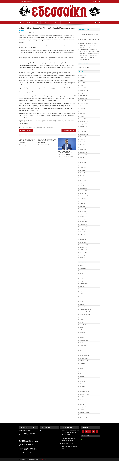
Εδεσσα (81, 327)
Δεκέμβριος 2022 (83, 188)
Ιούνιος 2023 (82, 172)
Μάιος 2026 (82, 82)
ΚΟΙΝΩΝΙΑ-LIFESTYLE (84, 360)
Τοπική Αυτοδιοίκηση (84, 407)
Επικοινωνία (64, 22)
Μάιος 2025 (82, 113)
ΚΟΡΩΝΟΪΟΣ (82, 363)
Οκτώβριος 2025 (83, 100)
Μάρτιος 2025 (83, 118)
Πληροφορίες (72, 22)
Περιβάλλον (82, 386)
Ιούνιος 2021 (82, 234)
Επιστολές (82, 337)
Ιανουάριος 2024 (83, 154)
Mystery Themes (43, 459)
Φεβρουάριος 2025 (84, 121)
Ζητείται (81, 347)
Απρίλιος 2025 (83, 116)
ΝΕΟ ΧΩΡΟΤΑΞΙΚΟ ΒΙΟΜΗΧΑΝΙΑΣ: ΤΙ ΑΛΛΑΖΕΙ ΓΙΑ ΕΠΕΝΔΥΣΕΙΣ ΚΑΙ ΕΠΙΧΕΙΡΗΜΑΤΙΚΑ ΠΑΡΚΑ (89, 40)
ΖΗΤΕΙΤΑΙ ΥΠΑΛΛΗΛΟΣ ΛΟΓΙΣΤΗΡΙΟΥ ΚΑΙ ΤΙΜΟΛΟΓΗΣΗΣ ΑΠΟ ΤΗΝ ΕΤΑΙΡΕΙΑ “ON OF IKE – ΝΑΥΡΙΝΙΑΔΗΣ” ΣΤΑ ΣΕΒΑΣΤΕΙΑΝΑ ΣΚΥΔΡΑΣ (90, 51)
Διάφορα (81, 319)
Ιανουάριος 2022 (83, 216)
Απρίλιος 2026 (83, 85)
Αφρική (81, 301)
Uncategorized (83, 268)
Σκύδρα (81, 399)
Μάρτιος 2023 (83, 180)
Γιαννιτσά (82, 304)
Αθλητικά (82, 276)
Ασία (81, 296)
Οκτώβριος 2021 (83, 224)
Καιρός (81, 350)
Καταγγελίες (82, 353)
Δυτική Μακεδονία (84, 324)
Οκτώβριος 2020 (83, 255)
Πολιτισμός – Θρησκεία (85, 391)
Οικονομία (82, 376)
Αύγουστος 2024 (83, 136)
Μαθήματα (82, 368)
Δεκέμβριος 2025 (83, 95)
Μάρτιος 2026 (83, 87)
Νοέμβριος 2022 (83, 190)
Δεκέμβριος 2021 (83, 219)
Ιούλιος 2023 (82, 170)
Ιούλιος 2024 (82, 139)
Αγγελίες (50, 22)
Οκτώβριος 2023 (83, 162)
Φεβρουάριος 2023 (84, 183)
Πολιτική (22, 30)
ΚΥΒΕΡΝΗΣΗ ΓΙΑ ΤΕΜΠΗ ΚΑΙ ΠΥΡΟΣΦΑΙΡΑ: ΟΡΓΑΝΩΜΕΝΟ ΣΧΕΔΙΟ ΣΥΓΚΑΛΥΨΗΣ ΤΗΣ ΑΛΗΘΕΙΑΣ (66, 153)
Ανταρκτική (82, 286)
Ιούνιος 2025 (82, 111)
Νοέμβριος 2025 (83, 98)
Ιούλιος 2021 (82, 231)
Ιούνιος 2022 (82, 203)
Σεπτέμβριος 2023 (84, 165)
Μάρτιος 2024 (83, 149)
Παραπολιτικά (83, 381)
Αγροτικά (82, 273)
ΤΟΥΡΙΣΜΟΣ (82, 409)
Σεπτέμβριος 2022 (84, 195)
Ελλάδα (36, 22)
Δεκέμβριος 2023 (83, 157)
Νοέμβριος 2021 (83, 221)
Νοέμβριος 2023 (83, 160)
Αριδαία (81, 293)
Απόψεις (81, 288)
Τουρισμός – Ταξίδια (84, 412)
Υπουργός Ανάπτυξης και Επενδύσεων (44, 127)
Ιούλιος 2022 (82, 201)
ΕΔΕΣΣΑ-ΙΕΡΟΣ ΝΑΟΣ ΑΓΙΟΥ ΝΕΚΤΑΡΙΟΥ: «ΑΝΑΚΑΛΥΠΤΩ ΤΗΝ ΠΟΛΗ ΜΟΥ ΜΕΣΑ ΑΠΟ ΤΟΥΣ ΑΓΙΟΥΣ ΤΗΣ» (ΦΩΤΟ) (89, 45)
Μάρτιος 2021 (83, 242)
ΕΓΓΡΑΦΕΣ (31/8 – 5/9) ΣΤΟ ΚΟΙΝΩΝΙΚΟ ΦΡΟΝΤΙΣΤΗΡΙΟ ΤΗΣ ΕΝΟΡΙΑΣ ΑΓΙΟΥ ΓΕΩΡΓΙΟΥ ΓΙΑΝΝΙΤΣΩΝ (88, 57)
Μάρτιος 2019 (83, 257)
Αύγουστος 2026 (83, 75)
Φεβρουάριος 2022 (84, 213)
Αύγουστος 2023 (83, 167)
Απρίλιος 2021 (83, 239)
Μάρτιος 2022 (83, 211)
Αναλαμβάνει (82, 281)
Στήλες (43, 22)
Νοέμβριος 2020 (83, 252)
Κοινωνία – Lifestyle (84, 358)
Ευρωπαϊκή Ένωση (84, 340)
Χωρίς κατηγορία (83, 417)
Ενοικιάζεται (82, 332)
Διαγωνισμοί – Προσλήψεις (86, 311)
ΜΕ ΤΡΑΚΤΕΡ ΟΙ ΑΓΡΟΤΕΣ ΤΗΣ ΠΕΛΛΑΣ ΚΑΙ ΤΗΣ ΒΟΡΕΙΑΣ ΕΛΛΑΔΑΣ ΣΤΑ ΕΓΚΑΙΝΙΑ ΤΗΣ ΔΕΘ (89, 34)
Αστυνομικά (82, 299)
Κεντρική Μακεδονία (84, 355)
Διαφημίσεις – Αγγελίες (85, 314)
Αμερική (81, 278)
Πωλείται (82, 396)
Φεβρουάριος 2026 (84, 90)
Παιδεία (81, 378)
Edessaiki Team (70, 156)
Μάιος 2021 (82, 237)
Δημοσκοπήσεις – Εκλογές (85, 306)
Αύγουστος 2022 (83, 198)
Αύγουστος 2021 (83, 229)
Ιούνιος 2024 (82, 141)
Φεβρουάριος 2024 (84, 152)
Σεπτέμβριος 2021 (84, 226)
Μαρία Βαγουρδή (34, 32)
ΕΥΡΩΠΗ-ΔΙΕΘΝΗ (83, 345)
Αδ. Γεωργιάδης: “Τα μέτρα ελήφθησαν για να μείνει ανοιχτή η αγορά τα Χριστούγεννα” (47, 141)
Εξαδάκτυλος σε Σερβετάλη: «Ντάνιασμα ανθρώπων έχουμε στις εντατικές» (27, 130)
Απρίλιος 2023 (83, 177)
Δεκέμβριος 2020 (83, 249)
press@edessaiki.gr (25, 434)
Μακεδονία (29, 22)
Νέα (24, 22)
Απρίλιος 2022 (83, 208)
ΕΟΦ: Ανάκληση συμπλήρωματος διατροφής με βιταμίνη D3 (69, 130)
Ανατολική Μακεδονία (84, 283)
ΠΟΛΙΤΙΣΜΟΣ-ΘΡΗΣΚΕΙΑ (85, 394)
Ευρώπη (81, 342)
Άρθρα (81, 291)
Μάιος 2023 (82, 175)
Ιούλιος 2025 (82, 108)
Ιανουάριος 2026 (83, 93)
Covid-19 (81, 265)
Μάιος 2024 (82, 144)
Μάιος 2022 (82, 206)
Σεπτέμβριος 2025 (84, 103)
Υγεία (81, 414)
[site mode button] (96, 22)
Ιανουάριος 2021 (83, 247)
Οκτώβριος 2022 (83, 193)
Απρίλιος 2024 (83, 147)
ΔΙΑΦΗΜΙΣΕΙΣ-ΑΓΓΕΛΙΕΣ (85, 317)
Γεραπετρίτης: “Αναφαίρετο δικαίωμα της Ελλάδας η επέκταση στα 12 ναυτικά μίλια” (28, 141)
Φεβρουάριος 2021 (84, 244)
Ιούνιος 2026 (82, 80)
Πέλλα (81, 383)
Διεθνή (56, 22)
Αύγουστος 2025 (83, 106)
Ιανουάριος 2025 (83, 123)
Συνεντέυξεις (82, 404)
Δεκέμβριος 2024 (83, 126)
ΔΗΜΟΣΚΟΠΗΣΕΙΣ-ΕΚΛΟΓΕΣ (86, 309)
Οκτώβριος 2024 (83, 131)
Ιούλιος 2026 (82, 77)
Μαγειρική (82, 365)
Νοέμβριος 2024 (83, 129)
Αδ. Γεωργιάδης (30, 127)
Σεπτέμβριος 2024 (84, 134)
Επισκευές (82, 335)
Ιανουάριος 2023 (83, 185)
